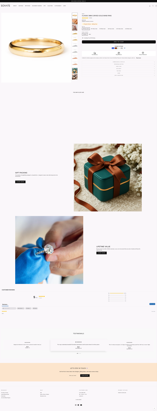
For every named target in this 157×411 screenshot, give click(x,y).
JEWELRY (15, 5)
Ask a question (119, 75)
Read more (138, 57)
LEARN (64, 5)
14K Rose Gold (111, 28)
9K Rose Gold (86, 28)
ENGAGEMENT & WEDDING (37, 5)
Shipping (83, 21)
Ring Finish (85, 32)
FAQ (41, 392)
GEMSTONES (21, 5)
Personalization (119, 64)
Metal (83, 26)
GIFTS (45, 5)
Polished (85, 34)
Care (119, 73)
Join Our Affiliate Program (5, 397)
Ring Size (118, 66)
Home (83, 13)
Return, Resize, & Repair (44, 394)
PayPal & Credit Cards (122, 392)
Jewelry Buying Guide (5, 394)
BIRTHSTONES (27, 5)
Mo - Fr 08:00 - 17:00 (83, 394)
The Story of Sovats (4, 392)
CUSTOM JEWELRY (58, 5)
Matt (90, 34)
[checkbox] (35, 308)
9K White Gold (102, 28)
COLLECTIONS (50, 5)
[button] (75, 15)
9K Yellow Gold (94, 28)
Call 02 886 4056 (82, 392)
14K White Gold (128, 28)
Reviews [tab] (5, 304)
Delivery (118, 68)
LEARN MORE (20, 181)
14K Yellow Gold (119, 28)
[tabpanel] (78, 315)
